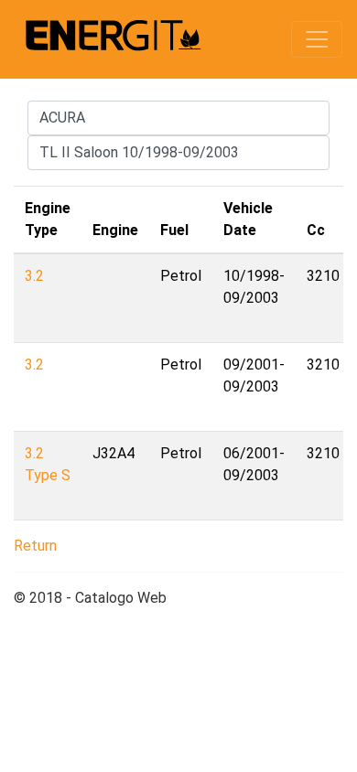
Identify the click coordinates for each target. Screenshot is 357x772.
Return (35, 545)
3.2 (34, 275)
